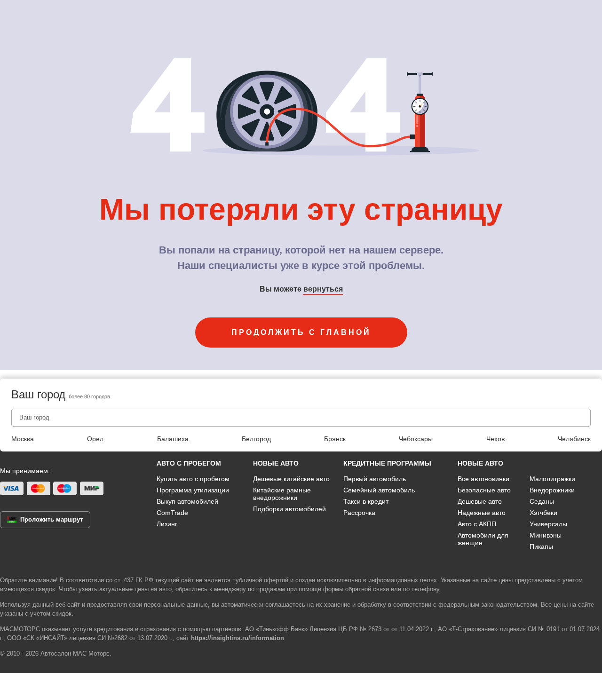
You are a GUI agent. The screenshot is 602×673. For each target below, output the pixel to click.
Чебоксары (416, 439)
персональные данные (176, 604)
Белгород (256, 439)
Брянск (335, 439)
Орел (95, 439)
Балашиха (173, 439)
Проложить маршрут (51, 519)
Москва (22, 439)
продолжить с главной (301, 332)
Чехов (495, 439)
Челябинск (574, 439)
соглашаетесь (285, 604)
